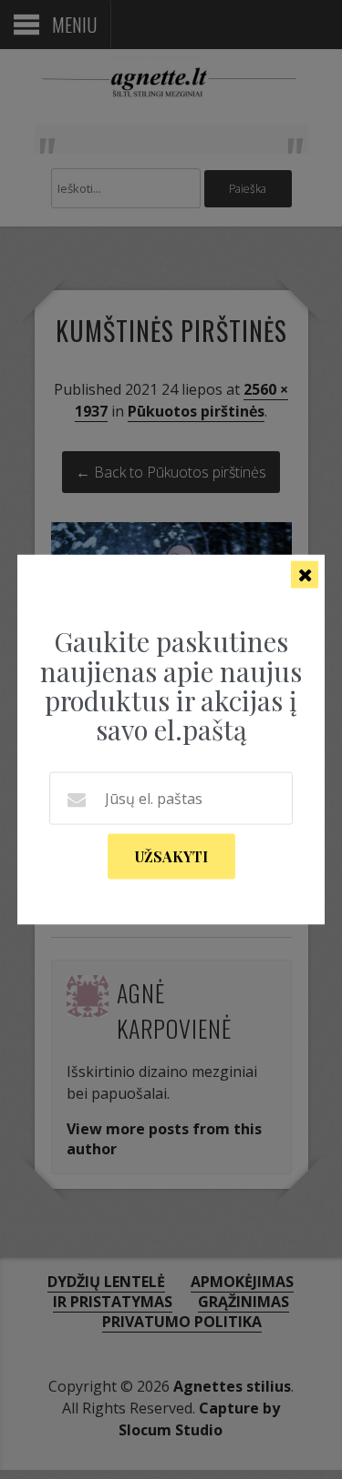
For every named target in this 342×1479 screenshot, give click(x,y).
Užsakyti (171, 855)
